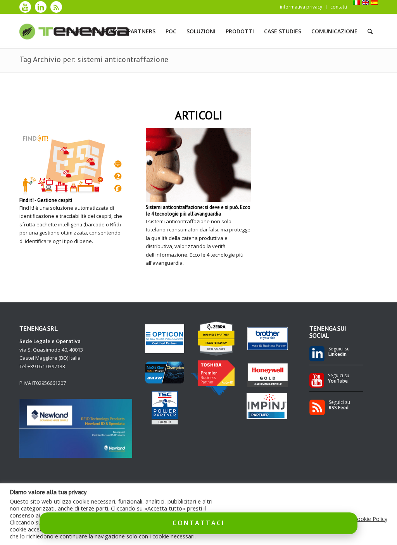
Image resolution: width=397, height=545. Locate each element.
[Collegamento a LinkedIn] (41, 7)
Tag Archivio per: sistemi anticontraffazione (93, 59)
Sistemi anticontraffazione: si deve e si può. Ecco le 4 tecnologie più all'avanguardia (198, 210)
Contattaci (198, 523)
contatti (338, 6)
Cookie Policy (370, 518)
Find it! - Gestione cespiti (45, 200)
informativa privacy (301, 6)
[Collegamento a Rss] (56, 7)
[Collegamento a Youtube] (25, 7)
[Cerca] (370, 31)
